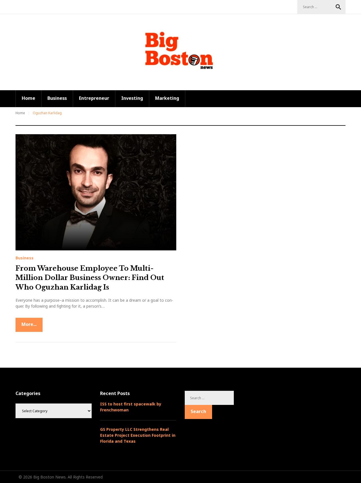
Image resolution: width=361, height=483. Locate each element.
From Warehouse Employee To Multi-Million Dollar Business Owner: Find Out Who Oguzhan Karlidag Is (90, 277)
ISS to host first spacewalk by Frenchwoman (130, 407)
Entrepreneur (94, 98)
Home (28, 98)
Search (338, 7)
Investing (132, 98)
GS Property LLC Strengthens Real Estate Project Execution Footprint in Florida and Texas (137, 435)
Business (57, 98)
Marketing (167, 98)
